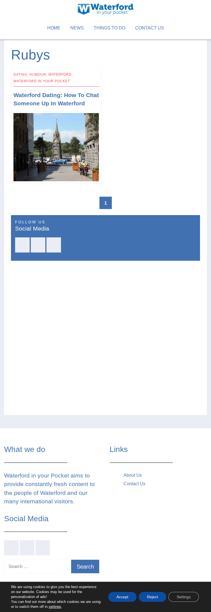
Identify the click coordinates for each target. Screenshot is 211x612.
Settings (184, 597)
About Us (133, 475)
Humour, (38, 74)
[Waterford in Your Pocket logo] (105, 8)
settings (55, 607)
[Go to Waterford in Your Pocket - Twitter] (38, 245)
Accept (122, 597)
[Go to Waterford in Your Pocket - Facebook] (22, 245)
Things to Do (109, 28)
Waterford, (60, 74)
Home (53, 28)
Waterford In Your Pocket (41, 81)
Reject (152, 597)
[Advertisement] (155, 126)
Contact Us (149, 28)
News (77, 28)
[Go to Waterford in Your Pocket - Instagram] (53, 245)
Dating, (21, 74)
